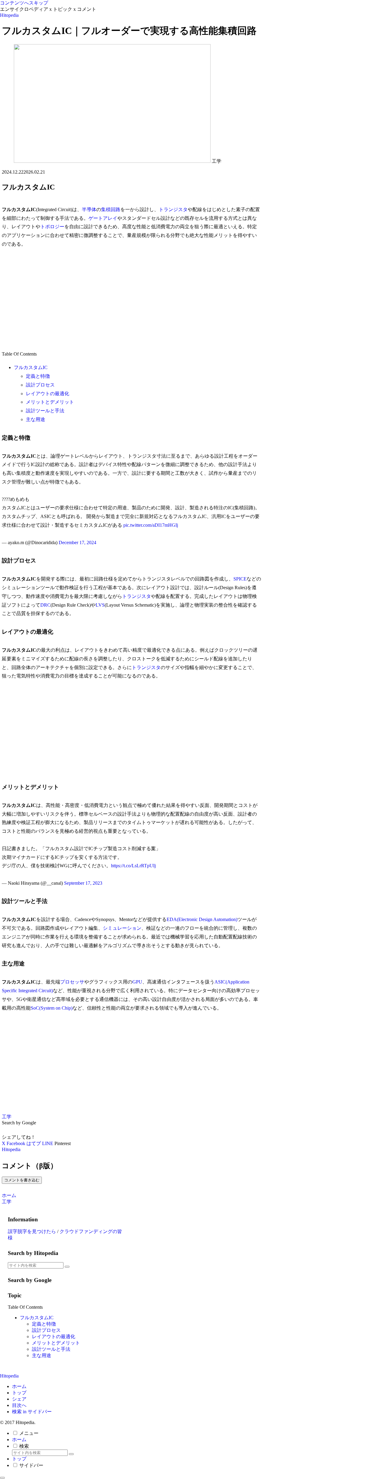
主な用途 (35, 419)
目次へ (19, 1405)
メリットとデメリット (50, 402)
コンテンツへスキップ (24, 2)
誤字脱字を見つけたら (32, 1231)
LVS (100, 605)
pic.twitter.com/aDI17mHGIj (150, 525)
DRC (45, 605)
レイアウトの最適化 (47, 393)
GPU (137, 981)
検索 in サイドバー (32, 1411)
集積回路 (110, 209)
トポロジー (52, 226)
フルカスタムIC (31, 367)
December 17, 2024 (77, 542)
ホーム (19, 1386)
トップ (19, 1392)
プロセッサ (72, 981)
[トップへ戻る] (2, 1478)
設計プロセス (40, 384)
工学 (6, 1116)
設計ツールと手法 (45, 410)
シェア (19, 1399)
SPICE (240, 578)
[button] (67, 1267)
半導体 (89, 209)
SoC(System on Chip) (51, 1008)
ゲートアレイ (102, 218)
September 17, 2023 (83, 883)
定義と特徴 (38, 376)
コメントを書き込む (21, 1180)
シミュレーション (122, 928)
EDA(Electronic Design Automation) (202, 919)
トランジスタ (173, 209)
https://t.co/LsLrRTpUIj (133, 865)
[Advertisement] (131, 299)
